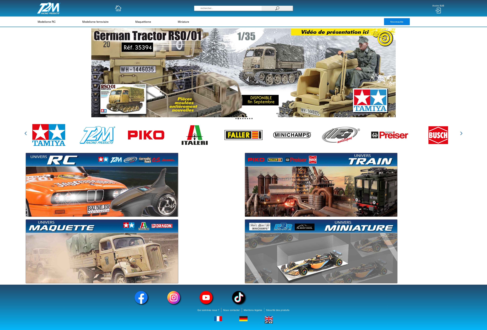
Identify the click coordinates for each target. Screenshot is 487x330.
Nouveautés (396, 21)
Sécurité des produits (278, 310)
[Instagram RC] (173, 297)
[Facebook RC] (141, 297)
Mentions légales (253, 310)
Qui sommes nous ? (208, 310)
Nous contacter (231, 310)
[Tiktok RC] (238, 297)
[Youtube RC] (206, 297)
